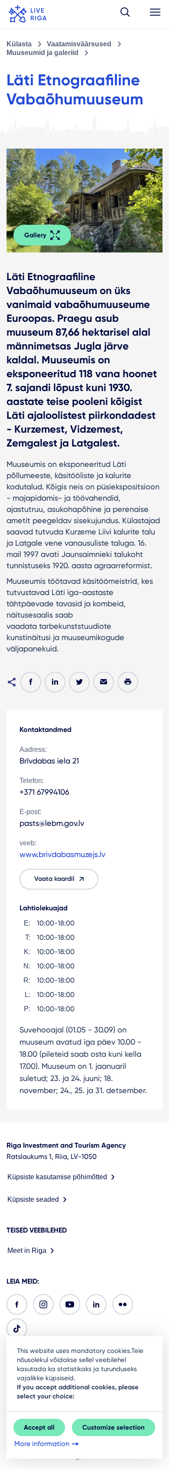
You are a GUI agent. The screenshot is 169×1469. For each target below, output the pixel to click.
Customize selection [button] (113, 1427)
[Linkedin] (96, 1304)
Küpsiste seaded (33, 1199)
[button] (125, 14)
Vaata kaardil (54, 879)
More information (41, 1444)
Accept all (39, 1427)
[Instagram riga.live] (43, 1304)
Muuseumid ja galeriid (42, 52)
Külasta (19, 44)
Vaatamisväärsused (79, 44)
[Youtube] (69, 1304)
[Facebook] (16, 1304)
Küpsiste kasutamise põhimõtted (57, 1177)
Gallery (35, 235)
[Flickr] (122, 1304)
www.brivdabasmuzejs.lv (62, 854)
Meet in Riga (26, 1250)
